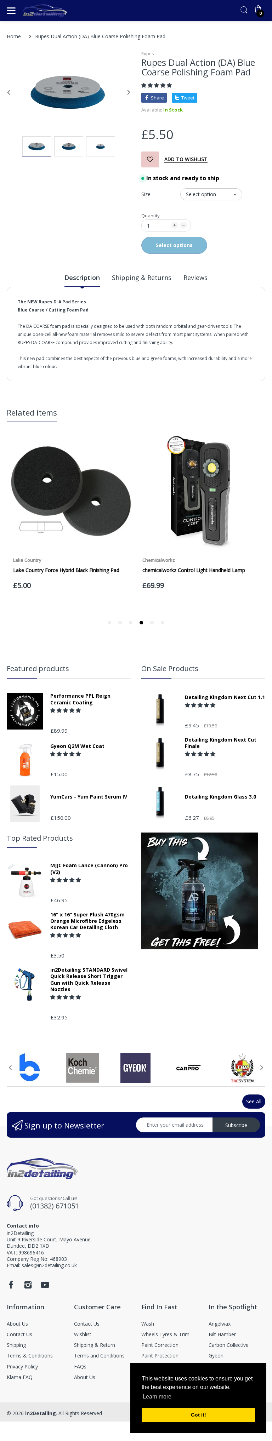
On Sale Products (169, 668)
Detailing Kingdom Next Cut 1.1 (225, 697)
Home (14, 36)
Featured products (38, 668)
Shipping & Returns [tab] (141, 277)
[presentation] (10, 1067)
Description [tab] (82, 277)
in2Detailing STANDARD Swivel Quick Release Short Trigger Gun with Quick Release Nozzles (89, 980)
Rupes (147, 54)
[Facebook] (11, 1287)
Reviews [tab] (195, 277)
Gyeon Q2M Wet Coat (77, 746)
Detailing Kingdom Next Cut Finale (220, 743)
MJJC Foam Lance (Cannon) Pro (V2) (89, 868)
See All (253, 1101)
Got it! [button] (198, 1415)
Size (146, 194)
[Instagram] (28, 1287)
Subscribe (236, 1125)
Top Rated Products (40, 838)
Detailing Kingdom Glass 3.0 (220, 797)
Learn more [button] (157, 1397)
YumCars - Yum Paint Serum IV (88, 797)
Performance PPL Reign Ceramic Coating (80, 699)
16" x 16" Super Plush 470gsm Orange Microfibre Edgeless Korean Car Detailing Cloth (87, 921)
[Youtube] (45, 1287)
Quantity (150, 215)
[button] (157, 85)
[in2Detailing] (45, 10)
